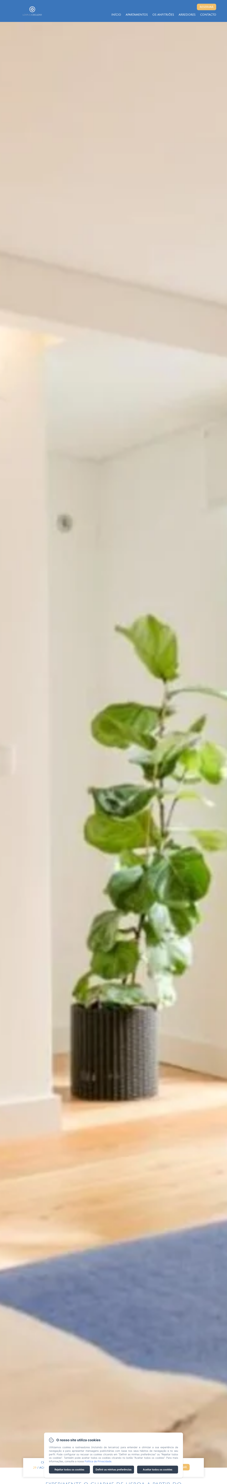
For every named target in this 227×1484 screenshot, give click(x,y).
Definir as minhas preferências (114, 1469)
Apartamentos (137, 14)
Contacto (208, 14)
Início (116, 14)
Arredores (187, 14)
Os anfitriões (163, 14)
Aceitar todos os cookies (157, 1469)
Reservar (206, 6)
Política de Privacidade (98, 1461)
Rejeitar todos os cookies (69, 1469)
